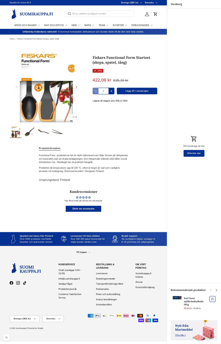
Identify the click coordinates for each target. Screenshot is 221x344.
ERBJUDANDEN (140, 25)
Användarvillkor (104, 304)
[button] (155, 14)
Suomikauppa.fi (21, 328)
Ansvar (139, 282)
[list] (46, 87)
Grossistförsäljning (145, 287)
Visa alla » (180, 335)
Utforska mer (194, 153)
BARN (87, 25)
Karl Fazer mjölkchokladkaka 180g (194, 301)
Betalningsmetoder (105, 278)
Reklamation (102, 289)
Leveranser (102, 273)
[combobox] (99, 14)
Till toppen (82, 252)
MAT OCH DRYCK (54, 25)
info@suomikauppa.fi (69, 278)
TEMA (102, 25)
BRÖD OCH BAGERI (25, 25)
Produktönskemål (67, 289)
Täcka (12, 39)
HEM (74, 25)
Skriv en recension (83, 208)
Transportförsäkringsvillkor (109, 283)
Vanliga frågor (65, 283)
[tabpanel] (83, 163)
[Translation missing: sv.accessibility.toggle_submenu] (39, 25)
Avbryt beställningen (106, 299)
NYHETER (118, 25)
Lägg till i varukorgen (137, 91)
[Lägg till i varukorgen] (212, 299)
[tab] (49, 148)
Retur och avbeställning (108, 294)
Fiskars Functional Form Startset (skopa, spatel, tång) (38, 39)
